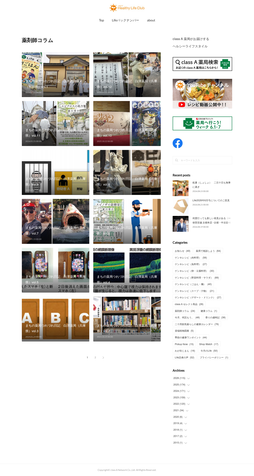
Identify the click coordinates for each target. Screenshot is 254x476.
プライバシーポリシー (214, 357)
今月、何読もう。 (187, 317)
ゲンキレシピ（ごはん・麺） (193, 284)
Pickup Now (184, 344)
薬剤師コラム (185, 310)
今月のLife (209, 350)
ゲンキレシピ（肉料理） (191, 257)
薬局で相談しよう (208, 250)
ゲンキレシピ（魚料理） (191, 264)
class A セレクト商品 (189, 304)
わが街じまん (185, 350)
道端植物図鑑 (184, 330)
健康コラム (209, 310)
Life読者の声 (184, 357)
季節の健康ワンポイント (191, 337)
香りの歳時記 (215, 317)
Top (101, 20)
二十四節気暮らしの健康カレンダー (197, 324)
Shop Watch (208, 344)
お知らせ (182, 250)
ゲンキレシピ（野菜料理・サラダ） (197, 277)
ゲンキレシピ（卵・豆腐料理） (194, 270)
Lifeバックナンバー (125, 20)
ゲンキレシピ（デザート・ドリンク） (198, 297)
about (151, 20)
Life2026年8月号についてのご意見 (211, 200)
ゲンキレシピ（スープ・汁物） (194, 290)
